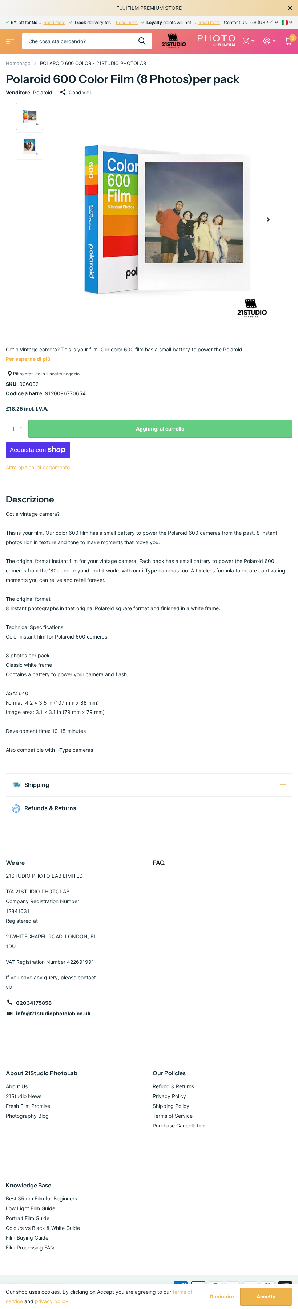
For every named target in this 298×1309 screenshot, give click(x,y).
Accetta (266, 1296)
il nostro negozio (63, 373)
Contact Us (235, 22)
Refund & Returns (173, 1086)
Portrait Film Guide (27, 1218)
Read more (54, 22)
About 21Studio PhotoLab (41, 1073)
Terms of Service (173, 1116)
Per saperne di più (28, 359)
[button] (268, 220)
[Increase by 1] (22, 422)
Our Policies (169, 1073)
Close (290, 8)
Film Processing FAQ (30, 1247)
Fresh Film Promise (28, 1106)
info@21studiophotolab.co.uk (53, 1013)
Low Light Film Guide (30, 1208)
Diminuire (222, 1297)
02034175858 (34, 1003)
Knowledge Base (28, 1185)
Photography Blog (27, 1116)
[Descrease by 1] (22, 435)
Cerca (142, 41)
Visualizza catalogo (9, 39)
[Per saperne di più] (249, 41)
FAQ (159, 862)
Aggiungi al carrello (160, 428)
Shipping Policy (171, 1106)
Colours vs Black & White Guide (43, 1228)
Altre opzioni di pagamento (38, 467)
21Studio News (23, 1096)
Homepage (18, 63)
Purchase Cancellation (179, 1125)
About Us (17, 1086)
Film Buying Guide (27, 1238)
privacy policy (51, 1301)
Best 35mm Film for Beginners (41, 1198)
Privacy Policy (169, 1096)
